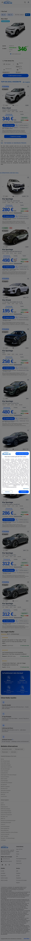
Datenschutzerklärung (11, 487)
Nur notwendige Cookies (22, 453)
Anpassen (7, 491)
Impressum (26, 488)
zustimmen (23, 491)
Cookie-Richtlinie (16, 484)
